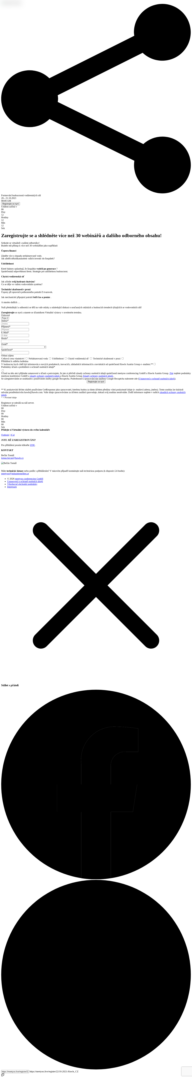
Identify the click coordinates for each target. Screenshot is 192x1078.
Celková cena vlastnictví (13, 358)
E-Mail (5, 332)
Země (4, 344)
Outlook (5, 435)
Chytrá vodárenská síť (78, 358)
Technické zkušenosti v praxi (107, 358)
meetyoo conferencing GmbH (29, 478)
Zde (171, 373)
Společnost (7, 349)
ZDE (32, 445)
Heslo (4, 338)
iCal (13, 435)
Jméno (5, 320)
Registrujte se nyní (10, 204)
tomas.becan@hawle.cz (12, 458)
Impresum (12, 487)
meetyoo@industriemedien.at (15, 473)
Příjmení (5, 326)
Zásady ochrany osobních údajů (98, 376)
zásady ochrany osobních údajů (45, 376)
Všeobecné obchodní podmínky (22, 484)
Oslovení (5, 315)
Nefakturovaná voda (38, 358)
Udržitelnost (58, 358)
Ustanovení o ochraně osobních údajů (157, 378)
